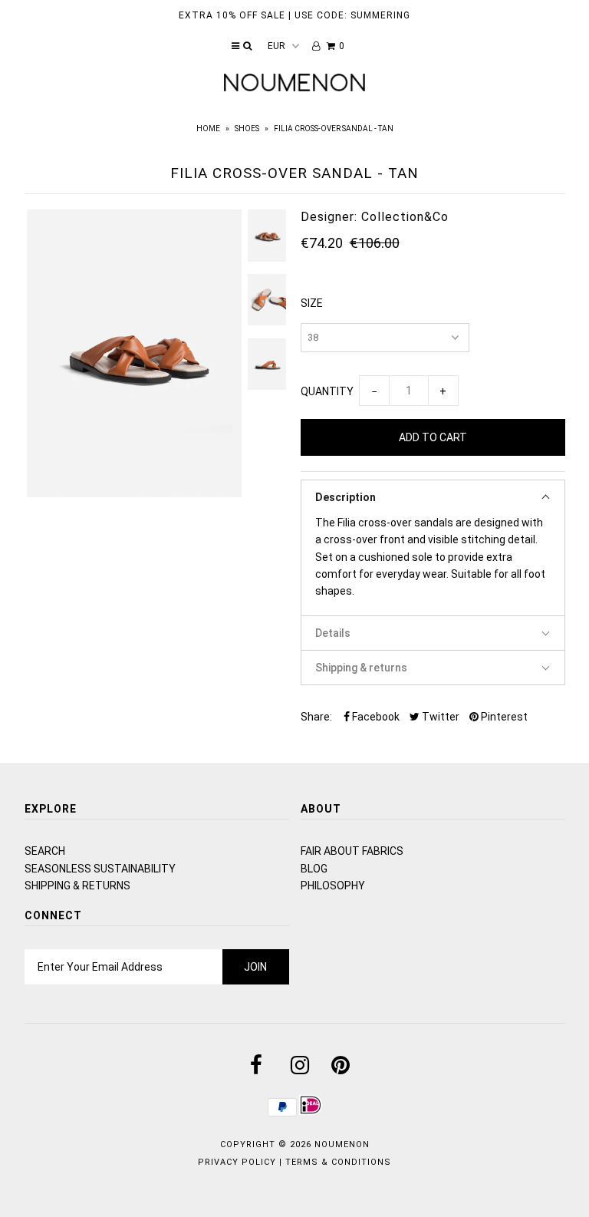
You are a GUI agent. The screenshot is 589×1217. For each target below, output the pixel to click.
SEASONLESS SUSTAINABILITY (100, 868)
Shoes (247, 128)
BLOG (314, 868)
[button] (433, 497)
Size (312, 303)
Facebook (375, 717)
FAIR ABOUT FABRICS (352, 851)
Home (208, 128)
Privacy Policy (237, 1162)
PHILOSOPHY (333, 885)
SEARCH (45, 851)
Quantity (327, 391)
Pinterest (503, 717)
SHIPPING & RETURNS (77, 885)
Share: (316, 717)
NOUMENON (342, 1144)
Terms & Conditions (338, 1162)
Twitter (439, 717)
